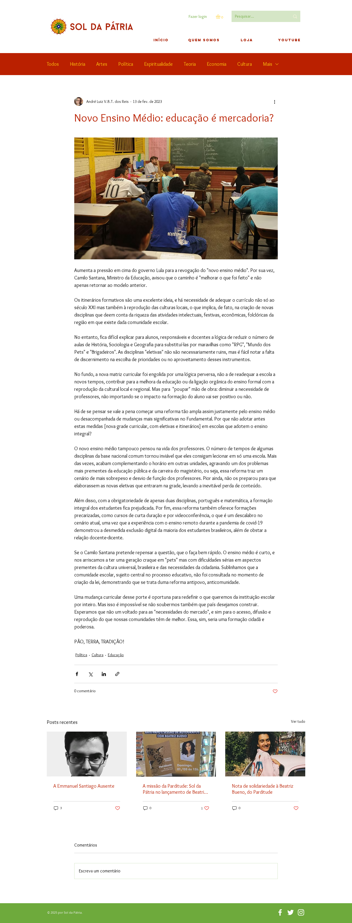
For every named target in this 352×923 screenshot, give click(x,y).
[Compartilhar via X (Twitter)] (90, 674)
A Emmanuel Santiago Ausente (83, 786)
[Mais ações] (274, 101)
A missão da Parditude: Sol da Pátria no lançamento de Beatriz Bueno (174, 789)
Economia (216, 64)
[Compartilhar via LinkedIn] (103, 674)
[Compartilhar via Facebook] (76, 674)
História (77, 64)
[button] (221, 16)
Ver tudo (298, 721)
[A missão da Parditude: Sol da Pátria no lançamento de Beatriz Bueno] (176, 754)
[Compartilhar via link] (117, 674)
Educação (116, 654)
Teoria (190, 64)
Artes (101, 64)
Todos (53, 64)
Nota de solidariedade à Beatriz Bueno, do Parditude (262, 789)
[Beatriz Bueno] (265, 754)
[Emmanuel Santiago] (87, 754)
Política (125, 64)
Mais (267, 64)
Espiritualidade (158, 64)
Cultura (244, 64)
